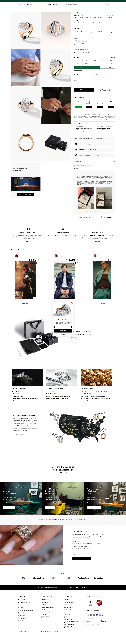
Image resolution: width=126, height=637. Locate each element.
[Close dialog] (72, 303)
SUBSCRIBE (63, 331)
